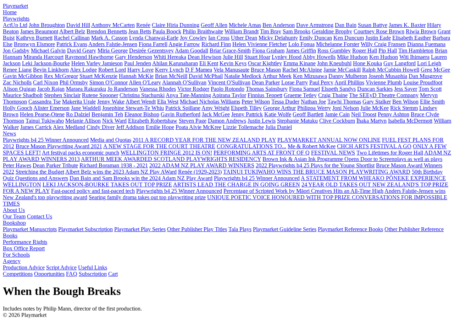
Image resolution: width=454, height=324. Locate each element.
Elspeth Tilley (246, 108)
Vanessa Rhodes (157, 89)
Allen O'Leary (145, 82)
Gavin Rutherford (180, 114)
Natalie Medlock (242, 76)
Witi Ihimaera (414, 57)
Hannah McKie (136, 76)
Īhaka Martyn (371, 121)
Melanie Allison (83, 121)
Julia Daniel (278, 127)
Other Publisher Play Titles (197, 229)
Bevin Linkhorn (51, 70)
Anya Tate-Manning (188, 95)
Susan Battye (372, 25)
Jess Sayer (405, 89)
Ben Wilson (405, 102)
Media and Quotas (110, 140)
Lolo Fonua (301, 44)
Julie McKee (374, 108)
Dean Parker (266, 82)
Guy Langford (399, 63)
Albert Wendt (141, 102)
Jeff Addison (130, 127)
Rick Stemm (404, 108)
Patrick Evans (71, 44)
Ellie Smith (432, 102)
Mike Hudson (352, 57)
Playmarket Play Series (140, 229)
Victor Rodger (193, 89)
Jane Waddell (86, 108)
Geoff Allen (214, 25)
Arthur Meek (277, 76)
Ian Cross (218, 38)
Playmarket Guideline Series (284, 229)
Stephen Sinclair (62, 95)
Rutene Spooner (100, 95)
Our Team (14, 216)
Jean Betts (139, 31)
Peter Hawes (17, 165)
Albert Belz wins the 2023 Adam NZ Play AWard (121, 172)
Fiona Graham (268, 51)
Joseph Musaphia (388, 76)
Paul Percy (321, 82)
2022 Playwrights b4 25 (283, 165)
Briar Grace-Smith (230, 51)
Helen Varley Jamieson (97, 63)
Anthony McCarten (113, 25)
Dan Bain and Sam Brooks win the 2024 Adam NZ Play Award (141, 178)
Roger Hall (364, 51)
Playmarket (15, 6)
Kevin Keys (233, 63)
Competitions (18, 274)
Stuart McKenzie (98, 76)
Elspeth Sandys (338, 89)
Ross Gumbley (334, 51)
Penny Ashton (393, 114)
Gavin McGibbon (23, 76)
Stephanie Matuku (297, 121)
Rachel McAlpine (302, 70)
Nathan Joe (313, 102)
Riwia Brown (421, 31)
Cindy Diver (101, 127)
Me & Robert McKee (312, 146)
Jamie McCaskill (342, 70)
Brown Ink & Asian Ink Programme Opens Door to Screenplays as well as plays (352, 159)
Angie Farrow (184, 44)
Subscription (93, 274)
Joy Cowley (193, 38)
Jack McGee (216, 114)
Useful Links (92, 267)
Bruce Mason (266, 70)
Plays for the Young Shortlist (343, 165)
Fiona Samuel (304, 89)
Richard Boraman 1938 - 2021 (113, 165)
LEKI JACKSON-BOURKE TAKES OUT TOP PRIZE (107, 184)
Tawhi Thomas (344, 102)
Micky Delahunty (278, 38)
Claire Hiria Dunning (175, 25)
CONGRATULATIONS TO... (251, 146)
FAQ (71, 274)
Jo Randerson (122, 89)
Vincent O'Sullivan (229, 82)
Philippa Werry (314, 108)
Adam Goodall (191, 51)
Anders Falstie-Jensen (112, 44)
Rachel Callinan (72, 38)
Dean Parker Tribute (55, 165)
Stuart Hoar (257, 57)
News (9, 133)
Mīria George (113, 51)
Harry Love (140, 70)
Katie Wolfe (277, 114)
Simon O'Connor (108, 82)
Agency (12, 261)
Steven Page (192, 121)
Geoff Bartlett (308, 114)
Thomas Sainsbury (267, 89)
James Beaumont (39, 31)
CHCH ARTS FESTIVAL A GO (374, 146)
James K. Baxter (407, 25)
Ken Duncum (348, 38)
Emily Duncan (315, 38)
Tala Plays (239, 229)
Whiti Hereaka (170, 57)
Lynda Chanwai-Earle (153, 38)
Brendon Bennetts (107, 31)
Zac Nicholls (17, 82)
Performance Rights (25, 242)
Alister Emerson (51, 108)
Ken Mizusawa (310, 76)
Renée (143, 25)
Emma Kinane (299, 63)
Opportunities (49, 274)
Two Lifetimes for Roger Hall (389, 153)
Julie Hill (233, 57)
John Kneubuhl (334, 63)
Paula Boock (167, 31)
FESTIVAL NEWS (333, 153)
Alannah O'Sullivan (184, 82)
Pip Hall (387, 51)
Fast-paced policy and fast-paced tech (93, 191)
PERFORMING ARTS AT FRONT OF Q (262, 153)
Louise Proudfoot (422, 82)
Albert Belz (72, 31)
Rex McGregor (61, 76)
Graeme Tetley (300, 95)
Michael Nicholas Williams (210, 102)
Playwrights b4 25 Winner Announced (46, 140)
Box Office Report (24, 248)
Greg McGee (435, 70)
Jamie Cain (337, 114)
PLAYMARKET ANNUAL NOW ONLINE (329, 140)
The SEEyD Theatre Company (384, 95)
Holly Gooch (17, 108)
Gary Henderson (133, 57)
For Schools (16, 255)
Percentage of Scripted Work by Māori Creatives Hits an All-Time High (303, 191)
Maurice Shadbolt (23, 95)
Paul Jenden (137, 63)
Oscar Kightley (265, 63)
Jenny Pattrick (247, 114)
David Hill (78, 25)
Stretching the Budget (40, 172)
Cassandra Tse (44, 102)
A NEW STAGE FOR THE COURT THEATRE (159, 146)
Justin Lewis (262, 121)
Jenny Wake (110, 102)
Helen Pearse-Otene (42, 114)
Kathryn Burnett (34, 38)
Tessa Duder (285, 102)
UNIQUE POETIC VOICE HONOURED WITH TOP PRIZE (279, 197)
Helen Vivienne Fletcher (259, 44)
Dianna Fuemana (426, 44)
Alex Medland (69, 127)
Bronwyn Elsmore (34, 44)
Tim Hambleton (415, 51)
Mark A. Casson (109, 38)
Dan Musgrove (425, 76)
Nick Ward (114, 121)
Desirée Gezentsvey (151, 51)
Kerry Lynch (169, 70)
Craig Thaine (333, 95)
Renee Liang (17, 70)
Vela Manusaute (231, 70)
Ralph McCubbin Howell (390, 70)
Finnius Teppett (265, 95)
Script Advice (61, 267)
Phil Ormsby (74, 82)
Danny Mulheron (347, 76)
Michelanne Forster (337, 44)
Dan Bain (345, 25)
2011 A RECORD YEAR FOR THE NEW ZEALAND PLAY (204, 140)
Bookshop (14, 223)
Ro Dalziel (78, 114)
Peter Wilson (256, 102)
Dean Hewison (204, 57)
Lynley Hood (286, 57)
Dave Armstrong (314, 25)
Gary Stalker (376, 102)
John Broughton (47, 25)
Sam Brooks (296, 31)
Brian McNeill (171, 76)
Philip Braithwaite (203, 31)
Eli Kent (208, 63)
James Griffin (301, 51)
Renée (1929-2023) (200, 172)
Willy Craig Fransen (383, 44)
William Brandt (242, 31)
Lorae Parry (294, 82)
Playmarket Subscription (85, 229)
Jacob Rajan (51, 89)
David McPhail (206, 76)
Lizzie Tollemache (243, 127)
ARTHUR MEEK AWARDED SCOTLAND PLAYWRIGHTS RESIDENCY (171, 159)
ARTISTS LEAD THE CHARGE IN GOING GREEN (236, 184)
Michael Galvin (48, 51)
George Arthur (279, 108)
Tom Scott (430, 89)
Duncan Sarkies (375, 89)
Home (10, 12)
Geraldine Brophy (332, 31)
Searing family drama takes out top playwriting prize (147, 197)
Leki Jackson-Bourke (46, 63)
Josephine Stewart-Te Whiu (133, 108)
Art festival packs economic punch (80, 153)
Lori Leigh (429, 63)
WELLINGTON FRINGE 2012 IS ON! (166, 153)
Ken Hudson (383, 57)
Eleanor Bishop (141, 114)
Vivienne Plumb (384, 82)
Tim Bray (270, 31)
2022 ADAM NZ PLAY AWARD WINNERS (201, 165)
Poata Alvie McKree (198, 127)
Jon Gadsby (16, 51)
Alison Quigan (19, 89)
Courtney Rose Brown (379, 31)
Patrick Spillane (182, 108)
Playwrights (16, 19)
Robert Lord (112, 70)
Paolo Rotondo (227, 89)
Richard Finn (216, 44)
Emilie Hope (160, 127)
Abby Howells (319, 57)
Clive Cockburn (337, 121)
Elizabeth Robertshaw (152, 121)
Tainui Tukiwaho (45, 121)
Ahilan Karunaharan (175, 63)
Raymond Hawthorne (89, 57)
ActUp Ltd (15, 25)
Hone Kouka (367, 63)
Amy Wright (215, 108)
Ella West (167, 102)
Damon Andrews (227, 121)
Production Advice (24, 267)
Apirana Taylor (229, 95)
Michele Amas (245, 25)
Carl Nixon (45, 82)
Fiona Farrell (153, 44)
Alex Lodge (83, 70)
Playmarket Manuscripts (30, 229)
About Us (14, 210)
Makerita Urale (79, 102)
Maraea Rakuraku (86, 89)
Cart (113, 274)
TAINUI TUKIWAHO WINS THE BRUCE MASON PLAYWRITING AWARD (316, 172)
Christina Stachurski (142, 95)
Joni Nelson (345, 108)
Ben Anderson (278, 25)
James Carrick (36, 127)
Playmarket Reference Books (350, 229)
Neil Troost (363, 114)
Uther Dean (244, 38)
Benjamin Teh (107, 114)
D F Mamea (198, 70)
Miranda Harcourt (43, 57)
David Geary (81, 51)
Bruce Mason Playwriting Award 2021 (59, 146)
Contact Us (39, 216)
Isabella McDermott (410, 121)
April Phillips (349, 82)
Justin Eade (378, 38)
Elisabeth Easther (411, 38)
